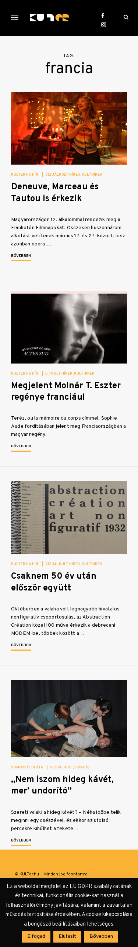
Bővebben (21, 256)
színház (82, 767)
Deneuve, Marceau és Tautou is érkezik (55, 193)
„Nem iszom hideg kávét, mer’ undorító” (62, 785)
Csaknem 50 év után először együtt (53, 582)
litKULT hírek (58, 373)
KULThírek (92, 174)
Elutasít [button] (67, 936)
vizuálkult (61, 767)
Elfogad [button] (36, 936)
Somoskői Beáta (27, 767)
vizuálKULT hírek (62, 174)
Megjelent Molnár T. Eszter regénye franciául (66, 391)
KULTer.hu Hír (24, 174)
